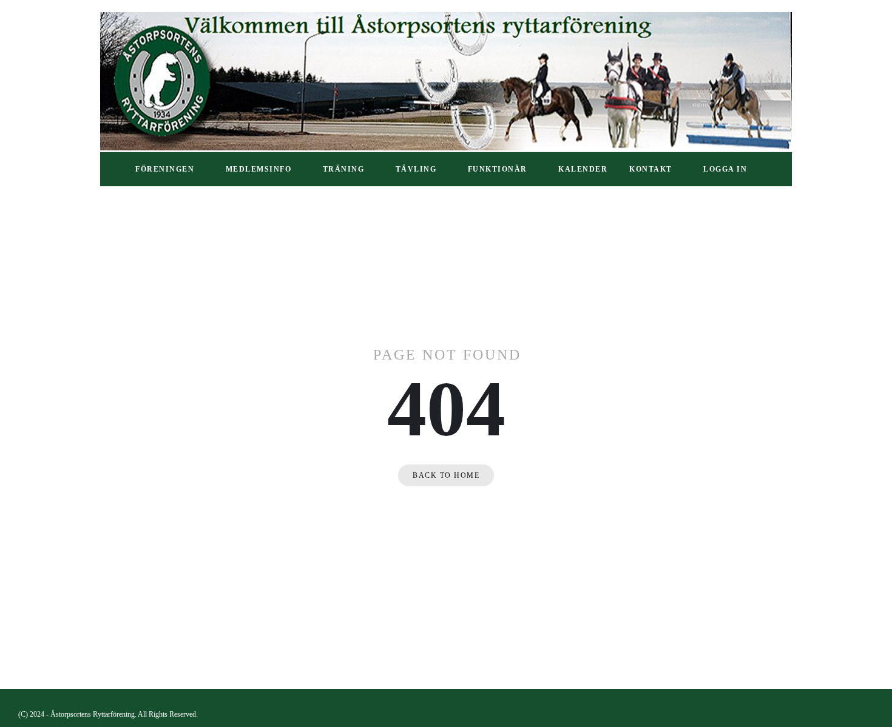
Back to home (446, 475)
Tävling (416, 169)
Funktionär (497, 169)
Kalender (582, 169)
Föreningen (164, 169)
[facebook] (868, 714)
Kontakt (650, 169)
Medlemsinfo (259, 169)
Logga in (725, 169)
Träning (344, 169)
